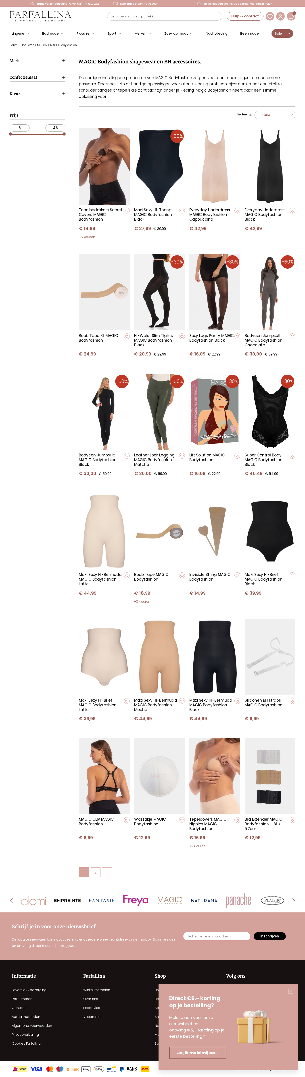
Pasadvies (91, 1007)
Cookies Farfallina (26, 1043)
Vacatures (91, 1016)
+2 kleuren (197, 846)
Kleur (15, 93)
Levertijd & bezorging (29, 989)
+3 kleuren (142, 601)
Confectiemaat (23, 77)
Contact (19, 1007)
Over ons (90, 998)
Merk (15, 60)
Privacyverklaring (25, 1034)
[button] (21, 33)
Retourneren (22, 998)
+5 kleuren (87, 237)
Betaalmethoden (26, 1016)
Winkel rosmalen (96, 989)
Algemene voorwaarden (32, 1025)
